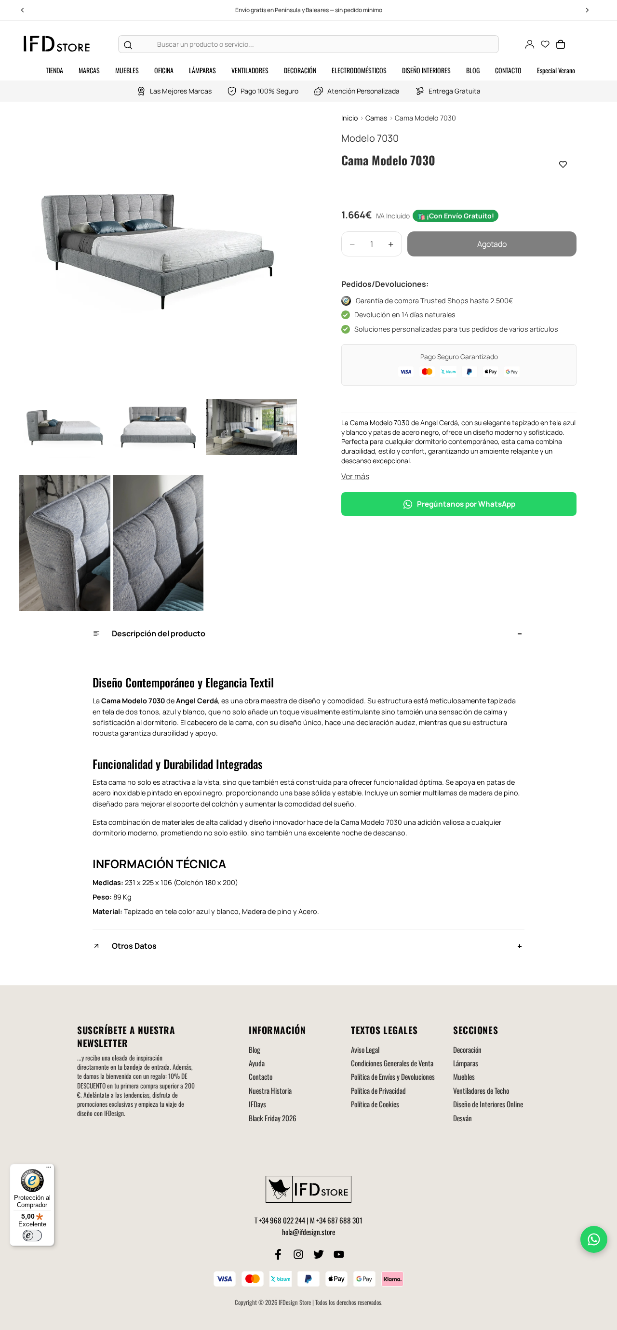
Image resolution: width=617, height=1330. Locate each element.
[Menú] (48, 1169)
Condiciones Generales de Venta (392, 1063)
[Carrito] (560, 44)
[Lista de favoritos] (545, 44)
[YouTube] (339, 1254)
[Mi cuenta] (530, 44)
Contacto (260, 1076)
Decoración (467, 1049)
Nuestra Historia (270, 1090)
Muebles (464, 1076)
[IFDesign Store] (57, 44)
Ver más (355, 476)
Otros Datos (134, 945)
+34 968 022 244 (282, 1220)
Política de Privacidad (378, 1090)
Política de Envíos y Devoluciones (393, 1076)
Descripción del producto (158, 633)
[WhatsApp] (593, 1239)
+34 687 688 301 (339, 1220)
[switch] (32, 1235)
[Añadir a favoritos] (563, 164)
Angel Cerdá (197, 700)
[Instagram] (298, 1254)
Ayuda (257, 1063)
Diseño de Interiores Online (488, 1104)
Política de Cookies (375, 1104)
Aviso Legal (365, 1049)
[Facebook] (278, 1254)
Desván (462, 1118)
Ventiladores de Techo (481, 1090)
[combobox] (318, 44)
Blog (254, 1049)
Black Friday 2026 (272, 1118)
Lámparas (465, 1063)
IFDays (257, 1104)
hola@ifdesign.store (308, 1231)
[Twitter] (318, 1254)
